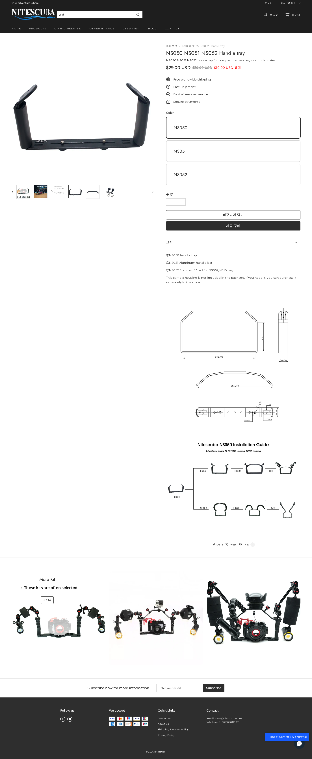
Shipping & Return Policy (173, 729)
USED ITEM (131, 28)
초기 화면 (171, 46)
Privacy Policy (166, 735)
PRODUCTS (37, 28)
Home (16, 28)
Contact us (164, 718)
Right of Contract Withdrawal (287, 736)
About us (163, 723)
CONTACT (172, 28)
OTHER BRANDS (102, 28)
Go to (47, 600)
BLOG (152, 28)
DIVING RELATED (67, 28)
